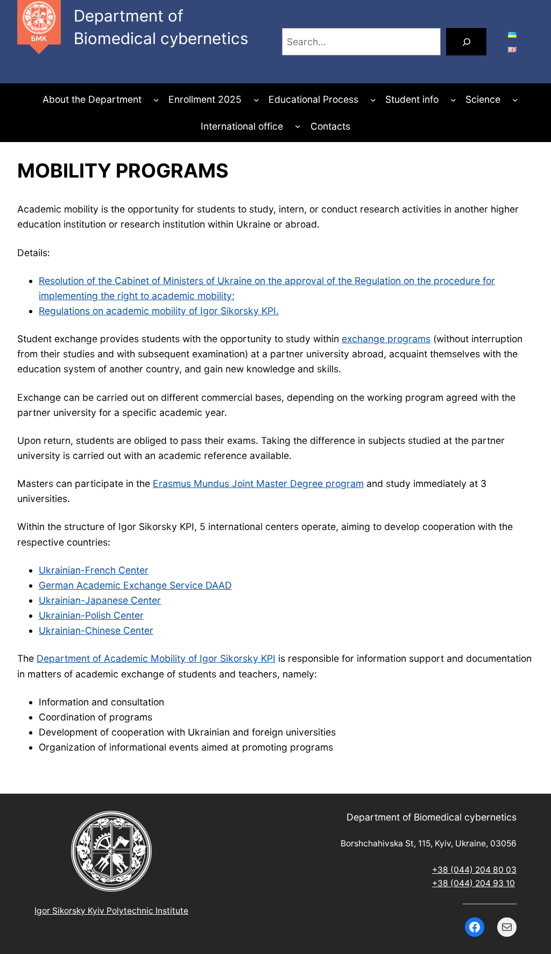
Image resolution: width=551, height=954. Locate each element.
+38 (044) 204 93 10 (473, 883)
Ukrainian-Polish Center (91, 615)
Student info (412, 99)
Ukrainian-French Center (94, 570)
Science (482, 99)
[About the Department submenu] (156, 100)
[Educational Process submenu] (373, 100)
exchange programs (386, 338)
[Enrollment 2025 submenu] (256, 100)
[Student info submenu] (453, 100)
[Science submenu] (515, 100)
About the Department (92, 99)
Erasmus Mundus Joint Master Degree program (258, 483)
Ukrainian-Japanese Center (100, 600)
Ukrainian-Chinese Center (96, 630)
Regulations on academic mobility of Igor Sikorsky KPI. (159, 310)
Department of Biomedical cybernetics (432, 817)
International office (242, 126)
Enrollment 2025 (205, 99)
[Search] (466, 41)
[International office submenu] (298, 126)
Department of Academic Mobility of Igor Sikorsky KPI (156, 658)
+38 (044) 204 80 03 (474, 870)
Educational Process (313, 99)
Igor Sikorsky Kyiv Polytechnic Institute (111, 911)
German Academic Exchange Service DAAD (135, 585)
